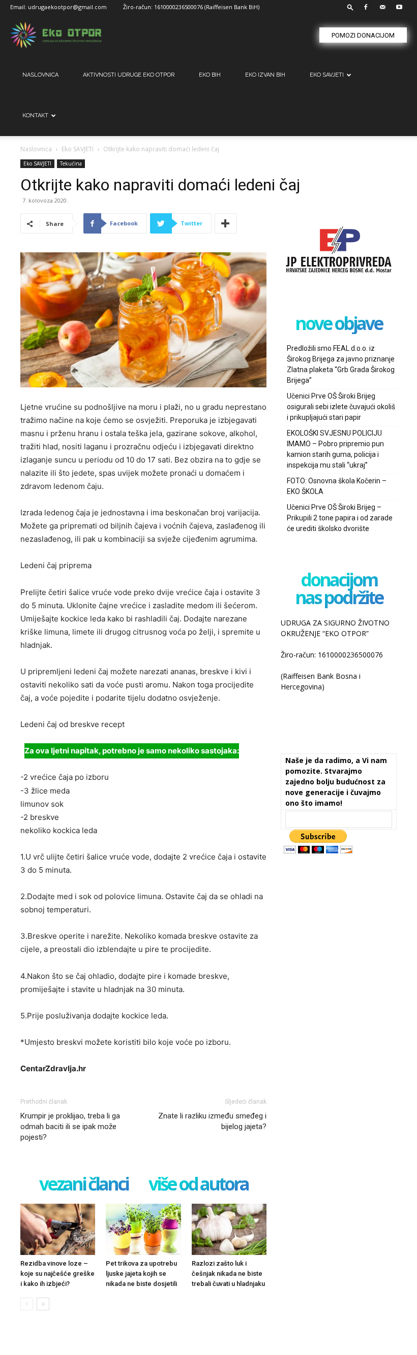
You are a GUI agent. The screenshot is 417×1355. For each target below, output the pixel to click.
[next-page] (43, 1304)
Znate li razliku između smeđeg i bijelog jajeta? (212, 1121)
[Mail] (382, 7)
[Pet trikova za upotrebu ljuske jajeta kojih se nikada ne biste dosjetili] (143, 1229)
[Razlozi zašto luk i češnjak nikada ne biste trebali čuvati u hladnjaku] (229, 1229)
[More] (226, 223)
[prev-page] (26, 1304)
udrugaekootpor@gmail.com (67, 7)
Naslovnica (36, 149)
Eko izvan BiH (265, 75)
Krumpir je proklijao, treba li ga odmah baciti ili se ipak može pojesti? (70, 1126)
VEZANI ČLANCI (83, 1185)
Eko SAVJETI (327, 75)
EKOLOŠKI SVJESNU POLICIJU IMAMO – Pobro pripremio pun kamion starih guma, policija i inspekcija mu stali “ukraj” (335, 449)
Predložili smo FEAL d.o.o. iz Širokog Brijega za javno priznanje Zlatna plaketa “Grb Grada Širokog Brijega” (341, 364)
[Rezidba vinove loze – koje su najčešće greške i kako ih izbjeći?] (57, 1229)
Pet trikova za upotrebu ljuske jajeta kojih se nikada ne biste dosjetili (141, 1273)
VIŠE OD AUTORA (198, 1185)
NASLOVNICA (40, 75)
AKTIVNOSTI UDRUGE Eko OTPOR (128, 75)
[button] (350, 7)
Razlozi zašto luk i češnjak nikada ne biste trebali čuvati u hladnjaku (228, 1273)
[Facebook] (365, 7)
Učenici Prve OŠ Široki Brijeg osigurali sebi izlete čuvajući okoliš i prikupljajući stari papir (341, 406)
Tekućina (71, 163)
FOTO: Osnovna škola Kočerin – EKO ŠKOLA (336, 486)
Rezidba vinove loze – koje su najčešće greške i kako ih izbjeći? (57, 1273)
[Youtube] (399, 7)
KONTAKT (35, 115)
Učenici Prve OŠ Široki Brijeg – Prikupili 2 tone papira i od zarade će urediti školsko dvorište (340, 518)
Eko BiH (210, 75)
